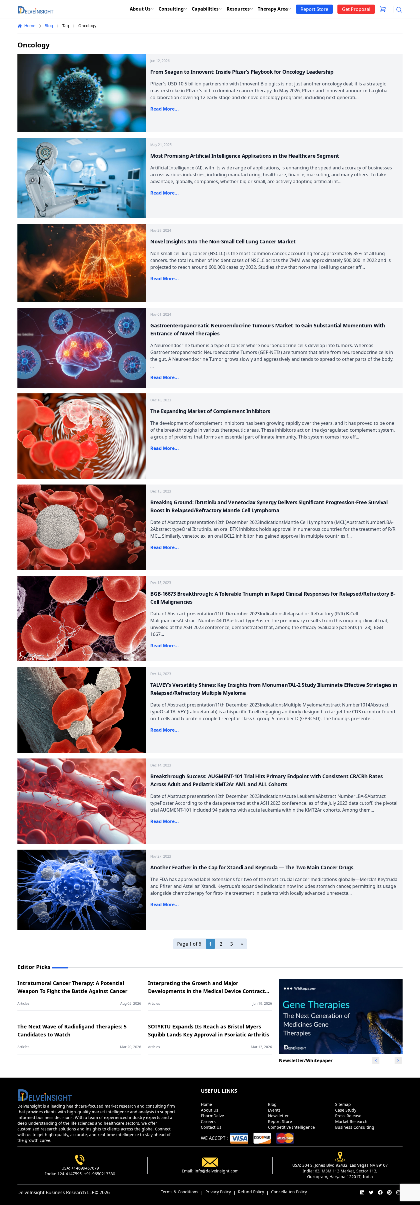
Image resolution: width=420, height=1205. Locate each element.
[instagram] (398, 1192)
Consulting (171, 9)
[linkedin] (362, 1192)
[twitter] (371, 1192)
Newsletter (279, 1115)
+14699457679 (85, 1168)
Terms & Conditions (179, 1191)
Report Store (280, 1121)
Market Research (352, 1121)
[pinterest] (389, 1192)
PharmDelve (213, 1115)
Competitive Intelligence (292, 1127)
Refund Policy (251, 1191)
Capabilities (205, 9)
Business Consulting (355, 1127)
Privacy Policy (218, 1191)
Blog (49, 25)
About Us (140, 9)
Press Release (349, 1115)
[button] (398, 1060)
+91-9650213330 (99, 1173)
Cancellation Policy (289, 1191)
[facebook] (380, 1192)
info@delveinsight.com (217, 1171)
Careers (209, 1121)
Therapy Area (273, 9)
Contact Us (212, 1127)
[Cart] (382, 9)
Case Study (346, 1110)
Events (275, 1110)
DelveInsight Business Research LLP (56, 1192)
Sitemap (343, 1104)
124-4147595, (70, 1173)
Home (29, 25)
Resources (238, 9)
